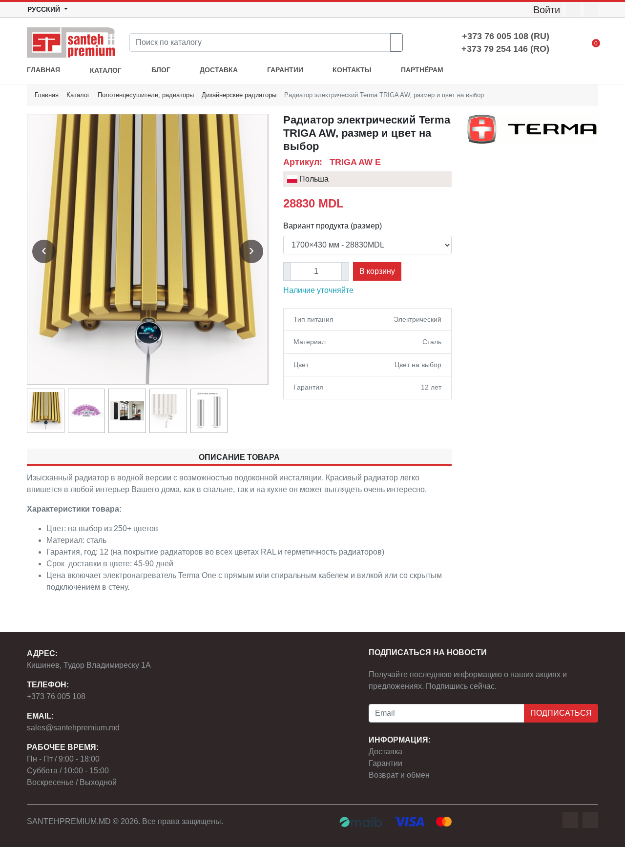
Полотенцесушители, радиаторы (146, 95)
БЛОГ (160, 70)
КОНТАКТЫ (352, 70)
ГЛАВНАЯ (43, 70)
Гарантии (385, 763)
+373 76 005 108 (56, 696)
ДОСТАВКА (219, 70)
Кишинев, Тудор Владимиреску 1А (89, 665)
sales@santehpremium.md (73, 727)
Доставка (385, 751)
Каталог (78, 95)
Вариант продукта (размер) (332, 226)
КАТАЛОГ (106, 70)
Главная (47, 95)
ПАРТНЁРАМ (422, 70)
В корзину (377, 271)
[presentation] (44, 251)
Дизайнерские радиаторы (239, 95)
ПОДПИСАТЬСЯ (561, 713)
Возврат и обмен (399, 775)
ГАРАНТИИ (285, 70)
